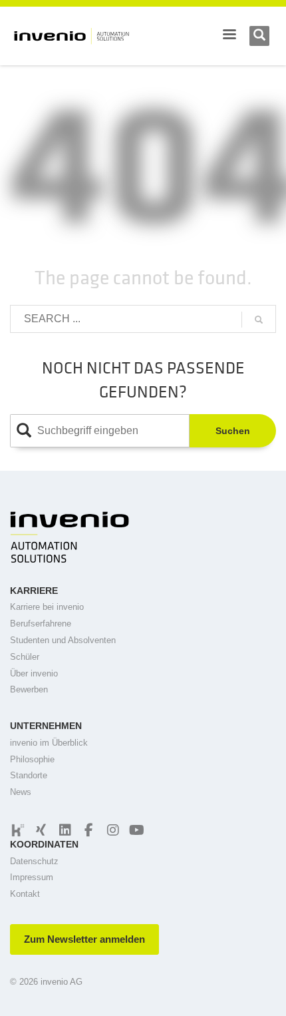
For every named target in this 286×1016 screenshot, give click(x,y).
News (20, 792)
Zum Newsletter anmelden (84, 939)
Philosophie (32, 759)
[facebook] (87, 830)
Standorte (28, 775)
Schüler (24, 657)
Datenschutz (34, 861)
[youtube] (135, 830)
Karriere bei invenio (47, 607)
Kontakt (25, 894)
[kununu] (16, 830)
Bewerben (29, 689)
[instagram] (111, 830)
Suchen (232, 430)
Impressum (31, 877)
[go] (258, 320)
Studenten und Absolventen (63, 640)
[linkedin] (63, 830)
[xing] (39, 830)
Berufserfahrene (40, 624)
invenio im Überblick (49, 743)
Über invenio (34, 673)
